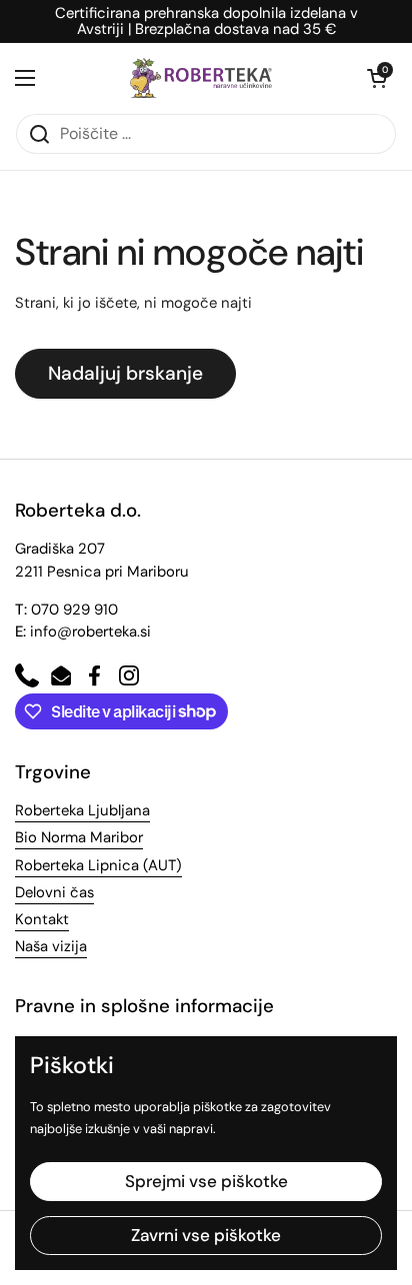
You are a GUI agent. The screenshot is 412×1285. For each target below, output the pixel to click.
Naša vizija (51, 946)
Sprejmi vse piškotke (206, 1181)
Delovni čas (54, 892)
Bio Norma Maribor (79, 837)
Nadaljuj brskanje (125, 373)
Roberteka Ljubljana (82, 810)
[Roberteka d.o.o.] (201, 78)
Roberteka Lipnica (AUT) (98, 865)
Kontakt (42, 919)
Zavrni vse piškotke (206, 1235)
